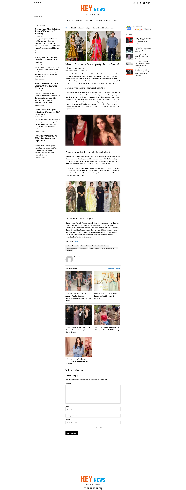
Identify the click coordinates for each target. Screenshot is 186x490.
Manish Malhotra (94, 248)
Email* (67, 413)
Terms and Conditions (103, 20)
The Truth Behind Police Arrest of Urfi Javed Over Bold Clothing (106, 328)
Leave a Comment (40, 53)
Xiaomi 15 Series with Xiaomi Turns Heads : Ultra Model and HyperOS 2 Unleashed (143, 72)
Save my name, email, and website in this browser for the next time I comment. (89, 428)
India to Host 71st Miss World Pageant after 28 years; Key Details (105, 295)
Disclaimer (79, 20)
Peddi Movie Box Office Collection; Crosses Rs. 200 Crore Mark (47, 111)
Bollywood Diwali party (72, 246)
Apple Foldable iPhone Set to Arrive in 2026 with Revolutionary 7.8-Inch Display (143, 40)
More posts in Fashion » (114, 268)
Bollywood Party (85, 246)
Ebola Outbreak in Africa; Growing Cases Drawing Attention (47, 85)
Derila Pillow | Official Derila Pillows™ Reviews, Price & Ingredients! (142, 63)
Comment (68, 383)
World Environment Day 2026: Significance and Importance (46, 138)
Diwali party (104, 246)
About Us (70, 20)
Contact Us (115, 20)
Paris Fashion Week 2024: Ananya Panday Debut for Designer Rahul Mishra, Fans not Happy (78, 297)
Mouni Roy (69, 250)
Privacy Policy (89, 20)
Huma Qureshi (83, 248)
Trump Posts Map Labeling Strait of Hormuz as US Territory (47, 31)
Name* (67, 406)
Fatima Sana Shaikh (72, 248)
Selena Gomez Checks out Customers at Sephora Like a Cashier (76, 361)
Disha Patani (95, 246)
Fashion (76, 241)
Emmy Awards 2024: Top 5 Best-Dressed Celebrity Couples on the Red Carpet (77, 329)
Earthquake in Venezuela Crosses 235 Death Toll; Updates (46, 59)
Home (67, 28)
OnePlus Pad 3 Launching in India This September (143, 49)
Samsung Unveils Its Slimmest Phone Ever (141, 56)
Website (67, 419)
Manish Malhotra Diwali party (109, 248)
